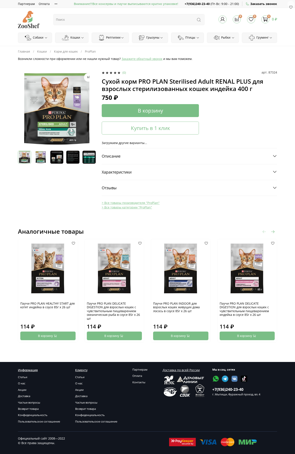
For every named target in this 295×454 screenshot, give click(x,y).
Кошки (75, 37)
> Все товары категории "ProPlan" (127, 207)
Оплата (44, 4)
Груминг (262, 37)
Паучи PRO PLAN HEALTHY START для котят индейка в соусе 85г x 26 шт (47, 305)
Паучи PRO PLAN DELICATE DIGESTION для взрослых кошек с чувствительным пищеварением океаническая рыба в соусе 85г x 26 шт (113, 311)
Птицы (189, 37)
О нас (21, 383)
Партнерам (26, 4)
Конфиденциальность (33, 415)
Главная (24, 51)
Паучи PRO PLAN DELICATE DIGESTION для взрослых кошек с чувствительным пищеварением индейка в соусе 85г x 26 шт (244, 309)
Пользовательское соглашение (39, 421)
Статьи (22, 377)
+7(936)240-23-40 (197, 4)
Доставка (24, 396)
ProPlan (90, 51)
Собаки (37, 37)
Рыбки (225, 37)
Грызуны (152, 37)
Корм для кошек (66, 51)
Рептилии (113, 37)
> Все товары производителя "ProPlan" (131, 203)
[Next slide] (89, 108)
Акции (22, 390)
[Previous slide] (24, 108)
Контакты (138, 382)
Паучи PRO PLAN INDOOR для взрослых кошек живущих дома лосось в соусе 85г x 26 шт (176, 307)
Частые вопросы (29, 402)
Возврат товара (28, 409)
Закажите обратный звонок (142, 59)
